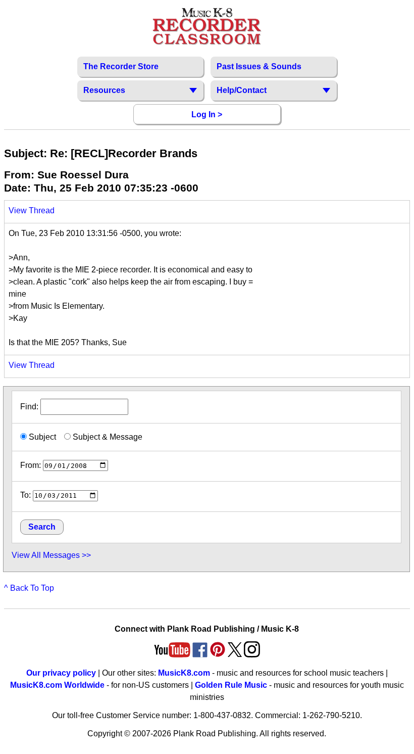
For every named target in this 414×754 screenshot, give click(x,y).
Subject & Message (106, 437)
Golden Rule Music (231, 685)
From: (30, 465)
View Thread (32, 210)
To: (25, 495)
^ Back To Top (29, 588)
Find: (30, 406)
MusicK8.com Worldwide (57, 685)
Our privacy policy (61, 673)
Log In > (206, 114)
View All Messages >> (51, 555)
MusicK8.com (184, 673)
